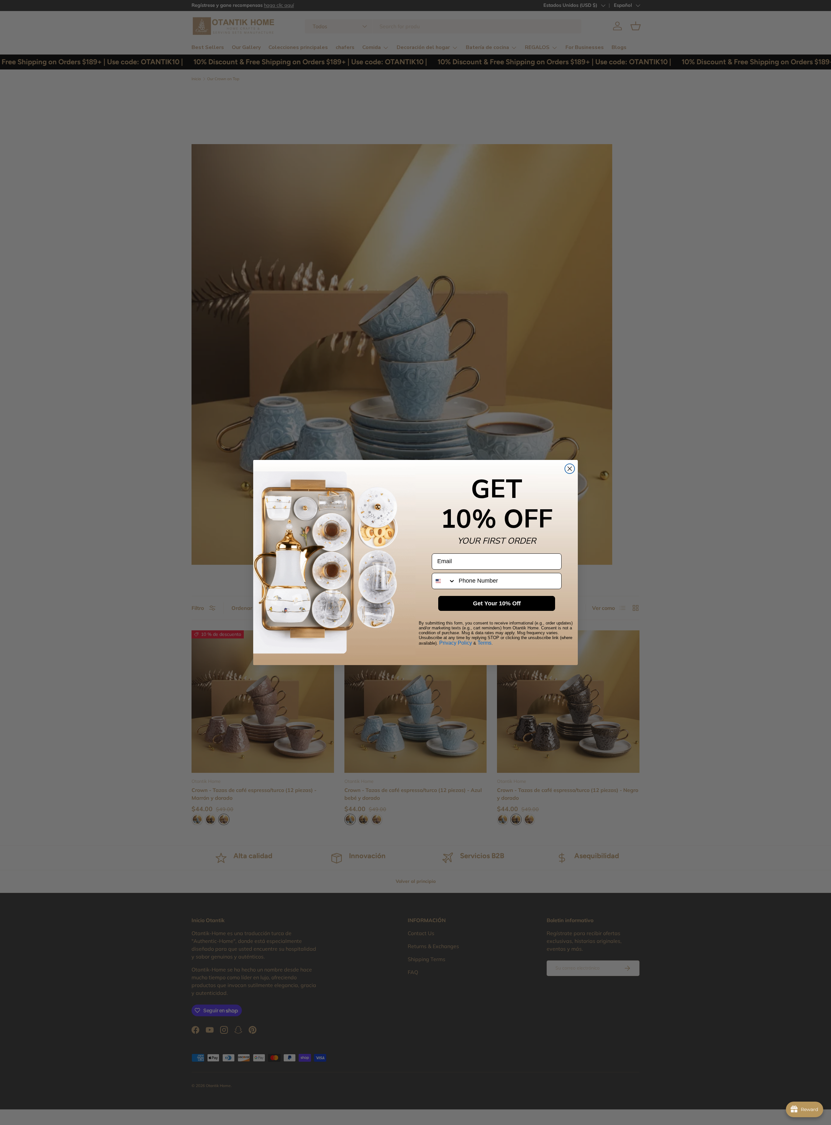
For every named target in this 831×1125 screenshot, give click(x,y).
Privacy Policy (455, 643)
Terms (484, 643)
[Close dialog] (570, 469)
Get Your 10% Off (497, 603)
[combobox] (443, 581)
